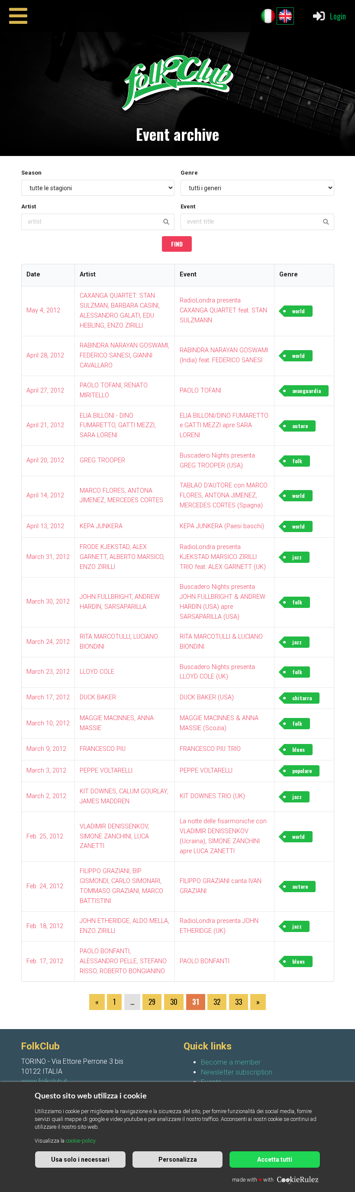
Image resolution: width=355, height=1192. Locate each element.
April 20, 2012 (45, 460)
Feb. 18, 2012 (44, 926)
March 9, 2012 (46, 749)
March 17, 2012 (48, 697)
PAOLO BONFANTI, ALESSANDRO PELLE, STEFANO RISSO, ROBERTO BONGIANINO (123, 961)
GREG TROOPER (102, 460)
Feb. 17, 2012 (44, 961)
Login (338, 16)
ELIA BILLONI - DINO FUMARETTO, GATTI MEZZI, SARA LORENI (118, 425)
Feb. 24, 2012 (44, 886)
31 (195, 1002)
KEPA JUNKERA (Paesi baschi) (222, 526)
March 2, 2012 (46, 796)
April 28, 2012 (45, 355)
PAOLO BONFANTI (204, 961)
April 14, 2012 (45, 495)
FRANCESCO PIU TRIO (210, 749)
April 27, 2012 (45, 390)
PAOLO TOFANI (200, 390)
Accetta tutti (274, 1159)
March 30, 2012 (48, 601)
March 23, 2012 (48, 672)
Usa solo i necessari (80, 1159)
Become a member (231, 1062)
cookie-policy (81, 1140)
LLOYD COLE (97, 672)
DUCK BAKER (98, 697)
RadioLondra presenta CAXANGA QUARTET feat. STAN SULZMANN (223, 310)
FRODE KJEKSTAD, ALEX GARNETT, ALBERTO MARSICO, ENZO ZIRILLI (122, 557)
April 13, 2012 (45, 526)
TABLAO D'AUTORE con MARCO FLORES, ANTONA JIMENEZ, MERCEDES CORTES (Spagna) (224, 495)
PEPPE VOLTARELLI (106, 770)
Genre (189, 172)
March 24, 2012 (48, 642)
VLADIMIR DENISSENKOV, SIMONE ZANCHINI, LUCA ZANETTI (114, 836)
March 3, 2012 (46, 770)
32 (216, 1002)
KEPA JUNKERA (101, 526)
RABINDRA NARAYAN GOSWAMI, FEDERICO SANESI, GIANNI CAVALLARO (124, 355)
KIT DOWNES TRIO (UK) (212, 796)
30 (174, 1002)
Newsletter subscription (236, 1072)
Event (188, 206)
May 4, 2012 (43, 310)
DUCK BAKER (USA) (207, 697)
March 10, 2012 (48, 723)
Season (31, 172)
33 (238, 1002)
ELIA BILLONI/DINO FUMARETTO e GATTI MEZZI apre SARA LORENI (224, 425)
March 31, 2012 (48, 557)
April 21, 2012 (45, 425)
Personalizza (177, 1159)
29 (151, 1002)
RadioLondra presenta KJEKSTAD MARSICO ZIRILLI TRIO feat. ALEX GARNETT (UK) (223, 557)
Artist (28, 206)
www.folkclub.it (44, 1081)
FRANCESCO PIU (103, 749)
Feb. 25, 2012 (44, 836)
